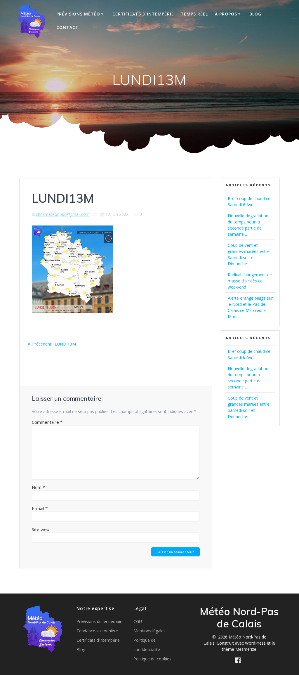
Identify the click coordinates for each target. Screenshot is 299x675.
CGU (137, 621)
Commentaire (47, 422)
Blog (255, 14)
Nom (38, 487)
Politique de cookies (152, 659)
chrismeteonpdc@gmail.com (63, 214)
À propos (226, 14)
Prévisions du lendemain (99, 621)
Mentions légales (149, 631)
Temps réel (194, 14)
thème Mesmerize (239, 649)
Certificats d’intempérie (143, 14)
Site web (40, 529)
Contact (67, 27)
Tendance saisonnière (97, 631)
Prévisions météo (78, 14)
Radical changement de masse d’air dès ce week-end (250, 281)
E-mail (40, 508)
